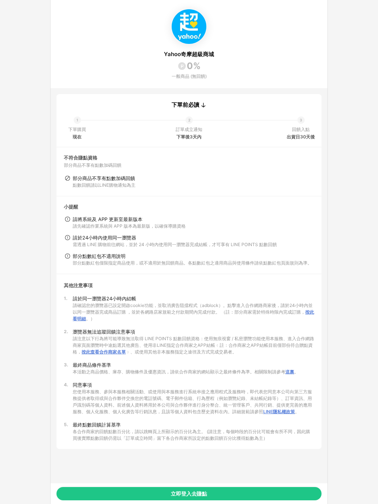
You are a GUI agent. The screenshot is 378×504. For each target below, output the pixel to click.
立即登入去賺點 (189, 493)
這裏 (289, 371)
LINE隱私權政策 (279, 411)
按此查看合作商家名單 (104, 352)
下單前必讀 (185, 104)
